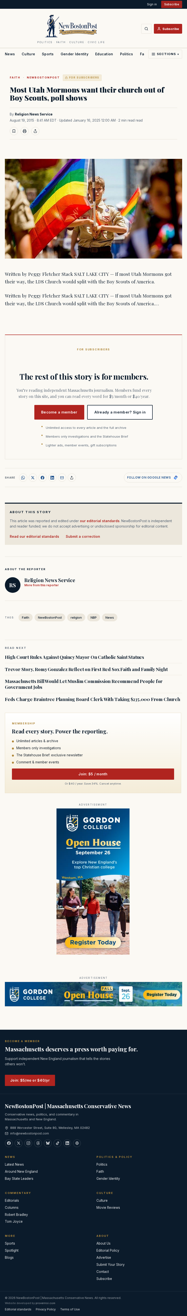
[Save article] (14, 131)
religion (76, 617)
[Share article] (35, 131)
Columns (12, 1208)
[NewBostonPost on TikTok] (57, 1143)
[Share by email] (62, 477)
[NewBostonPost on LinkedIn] (67, 1143)
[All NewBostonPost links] (77, 1143)
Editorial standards (18, 1309)
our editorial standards (100, 521)
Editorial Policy (107, 1250)
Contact (102, 1272)
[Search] (146, 29)
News (10, 54)
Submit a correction (83, 536)
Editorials (12, 1200)
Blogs (9, 1257)
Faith (15, 77)
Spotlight (12, 1250)
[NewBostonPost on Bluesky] (48, 1143)
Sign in (152, 4)
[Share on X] (33, 477)
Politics (126, 54)
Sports (48, 54)
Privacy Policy (46, 1309)
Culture (28, 54)
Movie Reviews (108, 1208)
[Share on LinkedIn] (52, 477)
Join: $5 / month (92, 774)
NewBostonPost (43, 77)
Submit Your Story (110, 1265)
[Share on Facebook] (42, 477)
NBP (94, 617)
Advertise (103, 1257)
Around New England (21, 1171)
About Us (103, 1243)
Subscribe (171, 4)
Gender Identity (74, 54)
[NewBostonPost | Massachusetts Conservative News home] (71, 25)
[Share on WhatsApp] (23, 477)
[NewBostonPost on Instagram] (28, 1143)
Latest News (14, 1164)
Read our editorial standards (34, 536)
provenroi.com (45, 1303)
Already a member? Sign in (120, 412)
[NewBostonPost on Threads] (38, 1143)
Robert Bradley (16, 1215)
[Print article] (24, 131)
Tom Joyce (14, 1221)
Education (104, 54)
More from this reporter (41, 585)
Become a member (59, 412)
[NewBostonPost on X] (18, 1143)
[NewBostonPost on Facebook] (9, 1143)
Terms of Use (70, 1309)
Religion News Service (34, 114)
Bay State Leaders (19, 1179)
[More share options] (72, 477)
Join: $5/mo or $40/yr (30, 1080)
